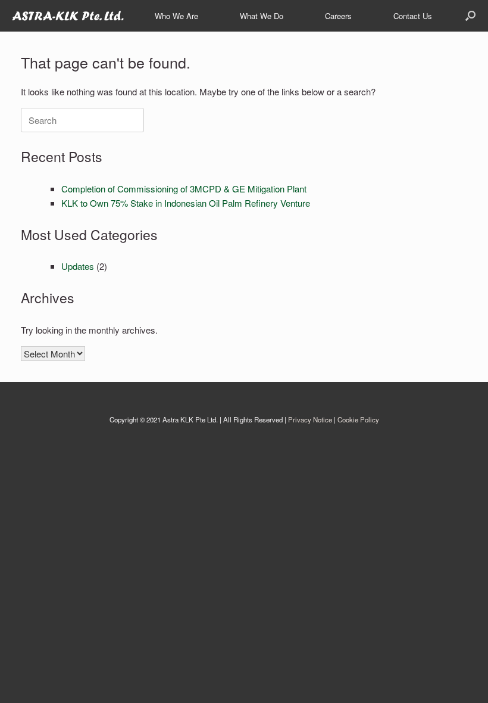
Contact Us (412, 15)
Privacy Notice (310, 419)
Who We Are (176, 15)
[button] (470, 16)
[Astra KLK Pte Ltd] (68, 16)
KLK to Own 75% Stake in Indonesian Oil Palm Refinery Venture (185, 203)
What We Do (261, 15)
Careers (338, 15)
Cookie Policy (358, 419)
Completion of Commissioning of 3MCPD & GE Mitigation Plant (183, 188)
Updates (77, 266)
